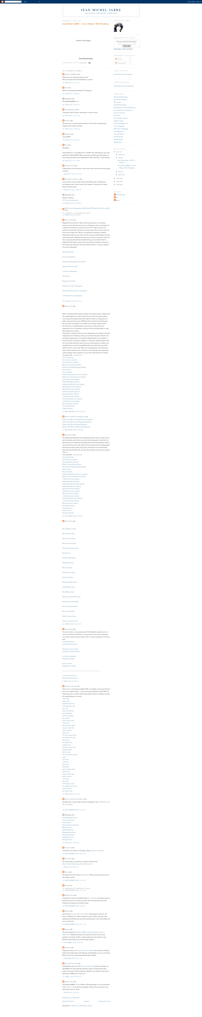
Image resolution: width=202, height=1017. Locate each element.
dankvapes (65, 767)
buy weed (65, 764)
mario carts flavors (68, 711)
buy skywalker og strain (70, 754)
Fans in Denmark (119, 126)
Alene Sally (68, 521)
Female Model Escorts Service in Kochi (74, 374)
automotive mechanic (97, 850)
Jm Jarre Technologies (121, 97)
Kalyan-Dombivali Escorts (70, 825)
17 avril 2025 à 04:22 (71, 976)
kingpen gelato (67, 750)
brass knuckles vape (68, 706)
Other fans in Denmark (121, 129)
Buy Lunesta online (68, 533)
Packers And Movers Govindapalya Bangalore (77, 422)
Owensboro (85, 875)
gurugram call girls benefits (71, 651)
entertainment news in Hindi (80, 914)
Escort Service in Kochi (69, 360)
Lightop (67, 134)
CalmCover (69, 987)
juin (119, 157)
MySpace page (118, 121)
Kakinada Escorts (67, 830)
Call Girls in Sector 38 (69, 675)
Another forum (118, 139)
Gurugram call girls (68, 659)
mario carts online (68, 716)
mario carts (65, 699)
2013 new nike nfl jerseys (70, 200)
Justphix (67, 947)
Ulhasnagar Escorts (68, 835)
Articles (119, 59)
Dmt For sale (66, 553)
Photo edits (117, 102)
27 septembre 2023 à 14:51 (74, 880)
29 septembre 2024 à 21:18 (74, 924)
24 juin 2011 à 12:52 (71, 83)
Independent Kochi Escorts (70, 382)
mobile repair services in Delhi (83, 950)
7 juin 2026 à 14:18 (70, 992)
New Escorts (66, 276)
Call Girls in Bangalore (69, 271)
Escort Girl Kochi (67, 357)
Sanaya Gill (68, 220)
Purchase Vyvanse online (70, 548)
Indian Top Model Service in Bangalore (74, 291)
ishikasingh (68, 629)
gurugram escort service (69, 644)
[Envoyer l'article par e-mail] (89, 62)
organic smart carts (68, 728)
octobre (120, 154)
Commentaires (121, 63)
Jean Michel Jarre (101, 10)
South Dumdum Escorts (69, 818)
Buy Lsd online (67, 567)
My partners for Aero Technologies (125, 107)
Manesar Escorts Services (70, 678)
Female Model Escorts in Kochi (72, 399)
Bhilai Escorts (66, 827)
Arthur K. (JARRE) (70, 74)
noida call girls (67, 663)
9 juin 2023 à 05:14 (70, 867)
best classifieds (92, 898)
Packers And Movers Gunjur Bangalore (74, 424)
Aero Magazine (119, 131)
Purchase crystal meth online (71, 597)
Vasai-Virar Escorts (68, 820)
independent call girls (69, 666)
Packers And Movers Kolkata (74, 799)
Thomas (116, 200)
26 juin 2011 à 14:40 (71, 115)
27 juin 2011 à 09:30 (71, 129)
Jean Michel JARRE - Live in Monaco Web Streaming (85, 23)
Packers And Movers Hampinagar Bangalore (76, 427)
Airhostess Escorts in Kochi (71, 391)
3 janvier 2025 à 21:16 (72, 958)
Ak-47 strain (66, 752)
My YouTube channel (121, 118)
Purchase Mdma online (69, 582)
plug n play (66, 740)
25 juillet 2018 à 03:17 (72, 301)
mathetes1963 (69, 166)
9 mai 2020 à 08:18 (70, 681)
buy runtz (65, 781)
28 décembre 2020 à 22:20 (74, 810)
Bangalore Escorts (68, 252)
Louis (116, 197)
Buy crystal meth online (70, 606)
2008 (118, 184)
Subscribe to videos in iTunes (123, 49)
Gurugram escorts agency (70, 649)
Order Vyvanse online (69, 543)
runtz (64, 757)
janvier (120, 175)
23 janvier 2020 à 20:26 (72, 430)
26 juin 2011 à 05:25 (71, 104)
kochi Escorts (77, 355)
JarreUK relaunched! (120, 105)
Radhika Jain (69, 895)
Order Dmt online (67, 563)
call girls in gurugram (69, 656)
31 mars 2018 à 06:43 (71, 215)
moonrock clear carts (69, 747)
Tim (66, 88)
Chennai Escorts (67, 408)
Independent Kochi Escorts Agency (73, 384)
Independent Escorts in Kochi (71, 387)
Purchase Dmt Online (69, 558)
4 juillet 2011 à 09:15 (72, 190)
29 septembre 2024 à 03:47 (74, 906)
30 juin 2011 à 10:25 (71, 140)
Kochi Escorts (66, 369)
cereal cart (65, 762)
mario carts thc (67, 730)
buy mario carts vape (69, 737)
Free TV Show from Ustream (86, 58)
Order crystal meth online (70, 601)
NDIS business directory (85, 966)
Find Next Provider (71, 963)
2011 (118, 152)
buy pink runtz (67, 713)
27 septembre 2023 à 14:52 (74, 890)
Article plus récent (68, 1001)
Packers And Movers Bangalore (75, 417)
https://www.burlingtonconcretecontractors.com (77, 864)
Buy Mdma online (68, 592)
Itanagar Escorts (67, 839)
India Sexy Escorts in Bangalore (72, 286)
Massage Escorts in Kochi (70, 394)
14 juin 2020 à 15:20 (71, 794)
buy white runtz (67, 742)
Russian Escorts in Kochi (70, 404)
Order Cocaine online (69, 616)
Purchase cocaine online (70, 621)
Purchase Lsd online (68, 572)
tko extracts (66, 718)
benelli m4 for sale (70, 686)
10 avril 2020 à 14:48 (71, 624)
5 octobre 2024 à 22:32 (72, 942)
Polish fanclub (118, 137)
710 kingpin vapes (68, 783)
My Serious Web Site (120, 99)
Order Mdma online (68, 587)
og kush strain (66, 788)
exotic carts (66, 701)
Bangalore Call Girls (68, 281)
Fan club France (119, 134)
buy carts (65, 708)
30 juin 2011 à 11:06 (71, 161)
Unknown (68, 848)
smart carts (65, 733)
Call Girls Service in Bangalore (72, 296)
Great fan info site (119, 113)
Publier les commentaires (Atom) (82, 1006)
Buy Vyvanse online (68, 538)
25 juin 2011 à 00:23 (71, 94)
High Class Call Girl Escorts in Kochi (74, 377)
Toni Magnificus (70, 110)
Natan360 (68, 858)
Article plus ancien (104, 1001)
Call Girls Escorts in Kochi (70, 379)
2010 (118, 178)
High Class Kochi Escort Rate (71, 365)
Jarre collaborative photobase (123, 110)
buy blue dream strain (69, 735)
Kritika (67, 911)
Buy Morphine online (69, 529)
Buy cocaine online (68, 611)
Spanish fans (118, 142)
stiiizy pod (65, 723)
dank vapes (66, 771)
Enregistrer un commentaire (71, 997)
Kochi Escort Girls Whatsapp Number (74, 367)
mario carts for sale (68, 720)
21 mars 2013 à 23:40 (71, 203)
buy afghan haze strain (69, 786)
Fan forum (117, 115)
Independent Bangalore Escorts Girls (74, 262)
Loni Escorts (66, 822)
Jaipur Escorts (66, 510)
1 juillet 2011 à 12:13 (72, 174)
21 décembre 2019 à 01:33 (74, 411)
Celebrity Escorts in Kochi (70, 396)
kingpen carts (66, 745)
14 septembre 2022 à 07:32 (74, 853)
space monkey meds (68, 725)
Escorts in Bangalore (69, 257)
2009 (118, 181)
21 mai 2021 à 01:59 (70, 843)
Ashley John (69, 981)
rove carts (65, 759)
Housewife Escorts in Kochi (71, 389)
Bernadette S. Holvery (72, 179)
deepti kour (68, 306)
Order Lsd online (67, 577)
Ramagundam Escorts (69, 832)
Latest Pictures (118, 74)
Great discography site (121, 123)
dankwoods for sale (68, 703)
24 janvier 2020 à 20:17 (72, 516)
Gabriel (67, 120)
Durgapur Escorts (67, 837)
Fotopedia (128, 74)
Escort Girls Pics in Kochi (70, 362)
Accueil (86, 1001)
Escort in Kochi (67, 372)
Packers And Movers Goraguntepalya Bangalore (77, 419)
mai (119, 171)
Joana (66, 872)
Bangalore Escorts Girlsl (70, 266)
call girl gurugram (68, 641)
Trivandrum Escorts (68, 406)
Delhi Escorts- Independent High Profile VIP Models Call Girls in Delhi (87, 208)
